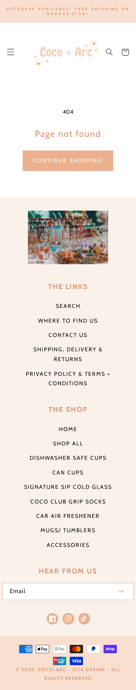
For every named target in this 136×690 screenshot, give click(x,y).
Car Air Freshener (68, 516)
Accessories (68, 545)
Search (68, 306)
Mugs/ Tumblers (68, 530)
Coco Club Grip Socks (68, 501)
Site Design (89, 669)
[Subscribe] (121, 591)
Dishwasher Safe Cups (68, 458)
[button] (10, 52)
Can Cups (68, 472)
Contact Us (68, 335)
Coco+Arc (52, 669)
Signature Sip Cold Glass (68, 487)
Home (68, 429)
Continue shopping (68, 160)
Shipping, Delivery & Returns (68, 354)
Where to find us (68, 320)
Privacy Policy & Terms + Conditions (68, 379)
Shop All (68, 443)
